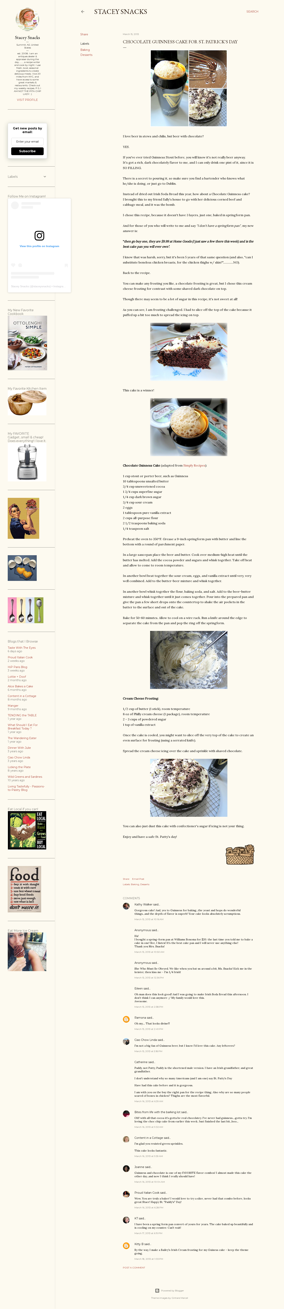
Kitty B (139, 1244)
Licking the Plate (19, 767)
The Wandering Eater (22, 738)
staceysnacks (41, 286)
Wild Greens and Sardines (25, 777)
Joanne (139, 1167)
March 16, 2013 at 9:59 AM (148, 1156)
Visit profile (27, 100)
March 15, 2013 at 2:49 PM (148, 1029)
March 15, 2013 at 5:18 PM (148, 1051)
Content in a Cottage (148, 1138)
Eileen (138, 988)
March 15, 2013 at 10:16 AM (148, 919)
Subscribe (27, 151)
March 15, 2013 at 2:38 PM (148, 1006)
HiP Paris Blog (17, 667)
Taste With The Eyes (22, 647)
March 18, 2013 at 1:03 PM (148, 1258)
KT (136, 1218)
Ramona (140, 1017)
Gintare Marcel (180, 1297)
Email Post (138, 878)
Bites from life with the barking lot (157, 1112)
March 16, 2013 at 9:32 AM (148, 1126)
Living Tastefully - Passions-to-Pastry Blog (26, 788)
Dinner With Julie (19, 748)
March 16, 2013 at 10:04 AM (149, 1181)
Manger (13, 705)
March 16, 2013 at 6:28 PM (148, 1207)
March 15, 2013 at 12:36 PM (149, 977)
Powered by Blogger (172, 1290)
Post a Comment (134, 1267)
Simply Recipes (194, 465)
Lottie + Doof (17, 676)
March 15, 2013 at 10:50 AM (149, 951)
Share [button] (84, 34)
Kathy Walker (143, 904)
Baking (85, 50)
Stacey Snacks (120, 11)
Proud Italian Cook (146, 1192)
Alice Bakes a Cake (20, 686)
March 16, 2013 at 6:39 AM (148, 1101)
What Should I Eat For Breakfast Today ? (23, 726)
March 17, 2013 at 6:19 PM (148, 1233)
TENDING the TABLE (22, 715)
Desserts (86, 55)
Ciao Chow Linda (145, 1040)
